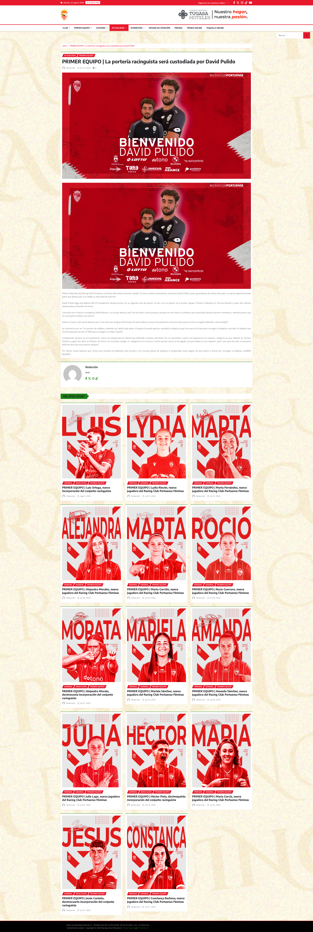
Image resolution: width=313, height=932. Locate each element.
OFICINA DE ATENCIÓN (159, 28)
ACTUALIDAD (118, 28)
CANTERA (101, 28)
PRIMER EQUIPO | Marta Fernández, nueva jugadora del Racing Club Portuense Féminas (220, 489)
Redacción (70, 68)
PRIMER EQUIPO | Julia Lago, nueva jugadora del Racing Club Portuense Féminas (91, 798)
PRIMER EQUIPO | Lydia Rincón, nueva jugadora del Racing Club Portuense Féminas (155, 489)
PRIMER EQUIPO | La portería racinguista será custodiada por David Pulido (102, 46)
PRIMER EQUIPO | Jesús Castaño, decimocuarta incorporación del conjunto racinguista (88, 901)
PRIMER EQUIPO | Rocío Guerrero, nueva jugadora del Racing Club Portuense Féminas (220, 590)
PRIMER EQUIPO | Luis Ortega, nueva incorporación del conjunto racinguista (86, 489)
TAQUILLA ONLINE (215, 28)
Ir (306, 35)
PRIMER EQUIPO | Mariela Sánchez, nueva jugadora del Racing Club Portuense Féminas (155, 692)
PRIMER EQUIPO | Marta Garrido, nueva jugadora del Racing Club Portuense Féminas (155, 590)
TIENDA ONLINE (194, 28)
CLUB (65, 28)
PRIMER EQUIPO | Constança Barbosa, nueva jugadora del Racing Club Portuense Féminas (155, 899)
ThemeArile (144, 928)
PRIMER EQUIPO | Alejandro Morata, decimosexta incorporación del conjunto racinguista (87, 694)
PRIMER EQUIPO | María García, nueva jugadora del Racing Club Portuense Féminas (220, 798)
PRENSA (178, 28)
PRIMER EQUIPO (82, 28)
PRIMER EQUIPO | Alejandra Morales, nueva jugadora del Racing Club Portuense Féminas (90, 590)
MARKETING (137, 28)
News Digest (129, 928)
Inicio (64, 46)
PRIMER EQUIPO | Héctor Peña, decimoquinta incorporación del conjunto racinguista (156, 798)
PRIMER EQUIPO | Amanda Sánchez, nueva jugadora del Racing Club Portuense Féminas (220, 692)
